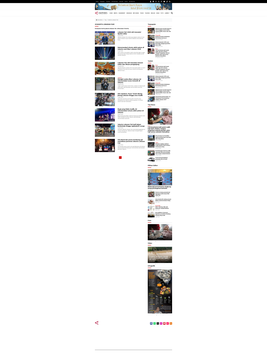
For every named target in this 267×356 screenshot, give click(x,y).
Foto (162, 13)
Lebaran (120, 77)
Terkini (97, 1)
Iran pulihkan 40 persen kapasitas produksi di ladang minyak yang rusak (162, 214)
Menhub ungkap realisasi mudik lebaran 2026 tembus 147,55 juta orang (162, 145)
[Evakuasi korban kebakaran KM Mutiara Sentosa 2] (151, 37)
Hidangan (129, 13)
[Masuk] (150, 1)
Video (156, 142)
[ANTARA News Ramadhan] (102, 322)
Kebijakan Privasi (158, 335)
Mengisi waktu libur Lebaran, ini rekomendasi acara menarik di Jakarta (129, 80)
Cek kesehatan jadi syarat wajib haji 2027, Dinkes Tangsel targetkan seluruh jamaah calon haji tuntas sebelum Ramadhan (162, 53)
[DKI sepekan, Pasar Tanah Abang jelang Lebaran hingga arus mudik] (105, 99)
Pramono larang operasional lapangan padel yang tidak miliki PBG (162, 194)
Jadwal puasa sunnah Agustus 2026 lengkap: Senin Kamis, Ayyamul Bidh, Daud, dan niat (163, 30)
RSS (155, 345)
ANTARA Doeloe (139, 337)
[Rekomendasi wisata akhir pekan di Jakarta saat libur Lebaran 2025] (105, 53)
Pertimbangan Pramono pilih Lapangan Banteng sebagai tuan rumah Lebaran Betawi (162, 152)
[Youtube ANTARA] (164, 1)
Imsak (157, 13)
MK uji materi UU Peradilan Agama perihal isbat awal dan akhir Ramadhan (163, 137)
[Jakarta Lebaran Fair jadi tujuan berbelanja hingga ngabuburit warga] (105, 130)
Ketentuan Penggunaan (160, 333)
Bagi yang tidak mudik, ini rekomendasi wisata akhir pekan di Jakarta (131, 110)
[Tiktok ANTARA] (167, 1)
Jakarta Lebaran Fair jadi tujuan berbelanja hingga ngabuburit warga (131, 125)
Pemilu (126, 1)
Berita (115, 13)
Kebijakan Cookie (159, 337)
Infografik (157, 35)
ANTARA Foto (132, 1)
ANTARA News (115, 1)
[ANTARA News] (101, 13)
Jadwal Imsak (118, 345)
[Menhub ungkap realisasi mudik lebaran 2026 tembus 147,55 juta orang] (151, 144)
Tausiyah (147, 13)
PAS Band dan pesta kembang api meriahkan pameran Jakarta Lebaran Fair (131, 141)
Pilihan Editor (153, 165)
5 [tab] (164, 241)
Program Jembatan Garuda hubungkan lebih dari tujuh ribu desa (158, 258)
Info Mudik (136, 13)
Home (111, 13)
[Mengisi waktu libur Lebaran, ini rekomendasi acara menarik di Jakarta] (105, 83)
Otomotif (121, 1)
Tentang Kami (158, 340)
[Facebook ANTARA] (153, 1)
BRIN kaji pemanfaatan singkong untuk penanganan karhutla (159, 187)
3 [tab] (160, 241)
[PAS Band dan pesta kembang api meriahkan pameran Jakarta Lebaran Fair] (105, 145)
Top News (108, 1)
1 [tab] (155, 241)
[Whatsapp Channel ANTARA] (156, 1)
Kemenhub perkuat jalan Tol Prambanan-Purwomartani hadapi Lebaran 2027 (162, 98)
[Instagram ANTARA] (161, 1)
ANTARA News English (160, 328)
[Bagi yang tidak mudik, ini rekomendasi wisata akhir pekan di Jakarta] (105, 114)
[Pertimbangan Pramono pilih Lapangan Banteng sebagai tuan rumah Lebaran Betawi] (151, 152)
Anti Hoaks (137, 330)
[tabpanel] (160, 232)
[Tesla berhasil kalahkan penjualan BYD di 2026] (151, 159)
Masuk (156, 330)
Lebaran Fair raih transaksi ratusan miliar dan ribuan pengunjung (130, 63)
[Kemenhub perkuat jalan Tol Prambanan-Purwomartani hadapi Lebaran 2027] (151, 98)
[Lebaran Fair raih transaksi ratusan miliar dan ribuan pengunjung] (105, 68)
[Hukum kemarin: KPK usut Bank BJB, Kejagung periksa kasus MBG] (151, 44)
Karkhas (137, 328)
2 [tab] (158, 241)
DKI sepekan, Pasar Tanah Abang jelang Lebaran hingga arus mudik (130, 94)
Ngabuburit (122, 13)
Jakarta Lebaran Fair (113, 20)
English (153, 13)
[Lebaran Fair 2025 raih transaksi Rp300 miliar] (105, 37)
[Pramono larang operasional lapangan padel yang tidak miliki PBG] (151, 194)
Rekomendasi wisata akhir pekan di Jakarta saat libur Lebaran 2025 (131, 48)
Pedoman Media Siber (160, 342)
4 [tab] (162, 241)
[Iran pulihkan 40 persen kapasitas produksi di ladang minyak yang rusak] (151, 214)
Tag (105, 20)
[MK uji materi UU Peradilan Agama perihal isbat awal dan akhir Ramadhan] (151, 137)
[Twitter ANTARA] (158, 1)
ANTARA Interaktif (139, 333)
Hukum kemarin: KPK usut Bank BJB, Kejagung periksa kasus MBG (162, 43)
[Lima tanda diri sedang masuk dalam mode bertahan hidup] (151, 201)
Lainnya (167, 13)
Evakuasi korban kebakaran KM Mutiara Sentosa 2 (158, 310)
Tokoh (142, 13)
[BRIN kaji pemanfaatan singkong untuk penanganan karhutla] (160, 177)
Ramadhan (100, 20)
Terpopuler (102, 1)
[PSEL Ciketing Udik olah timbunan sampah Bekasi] (151, 207)
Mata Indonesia (139, 335)
